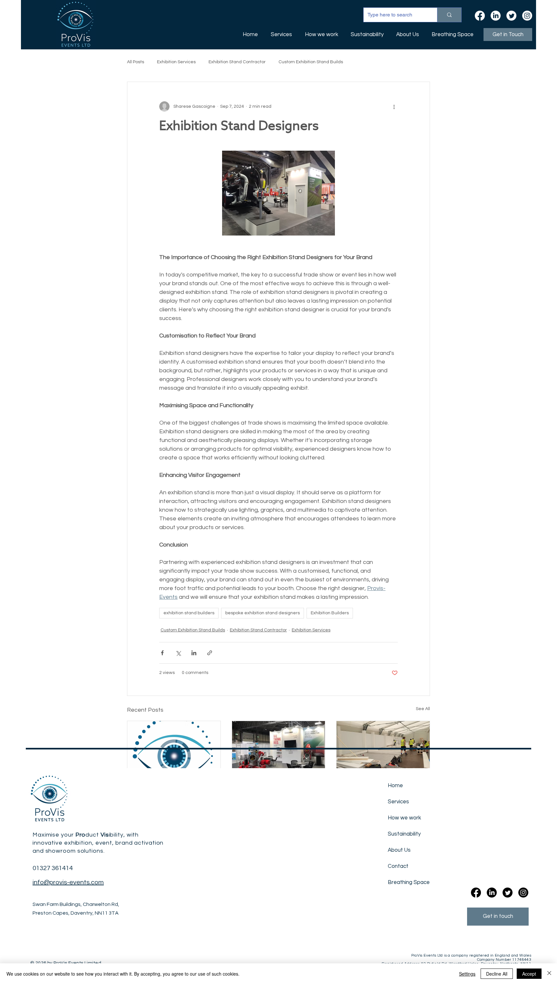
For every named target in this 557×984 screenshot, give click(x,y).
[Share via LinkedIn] (194, 653)
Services (398, 802)
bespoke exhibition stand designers (262, 613)
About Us (399, 850)
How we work (404, 818)
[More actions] (394, 106)
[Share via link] (210, 653)
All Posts (135, 62)
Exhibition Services (176, 62)
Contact (398, 866)
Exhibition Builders (330, 613)
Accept (529, 973)
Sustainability (404, 834)
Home (395, 785)
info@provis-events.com (68, 882)
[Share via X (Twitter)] (178, 653)
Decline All (496, 973)
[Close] (549, 974)
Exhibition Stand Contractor (237, 62)
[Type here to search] (449, 15)
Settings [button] (467, 973)
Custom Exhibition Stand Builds (310, 62)
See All (423, 709)
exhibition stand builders (188, 613)
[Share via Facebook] (162, 653)
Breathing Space (405, 882)
